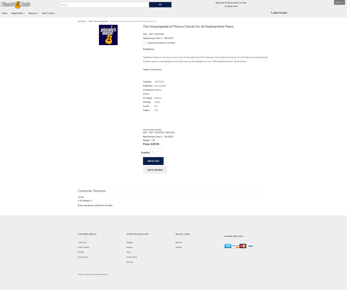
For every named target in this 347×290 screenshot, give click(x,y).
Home (4, 13)
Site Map (179, 247)
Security (130, 262)
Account (338, 2)
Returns (130, 247)
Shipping (130, 242)
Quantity (145, 152)
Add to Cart (153, 161)
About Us (33, 13)
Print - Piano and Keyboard (98, 21)
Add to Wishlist (155, 170)
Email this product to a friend (161, 43)
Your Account (83, 257)
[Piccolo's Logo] (29, 5)
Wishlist (81, 252)
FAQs (129, 252)
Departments (17, 13)
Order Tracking (83, 247)
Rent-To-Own (48, 13)
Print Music (82, 21)
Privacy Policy (132, 257)
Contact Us (82, 242)
